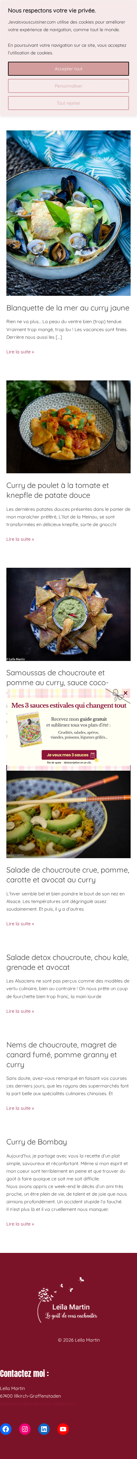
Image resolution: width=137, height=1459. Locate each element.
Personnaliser (68, 86)
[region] (68, 58)
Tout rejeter (68, 103)
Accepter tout (69, 69)
